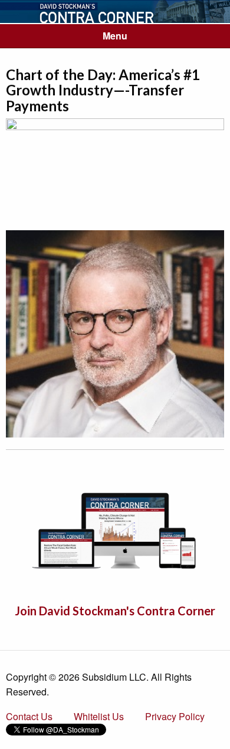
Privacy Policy (175, 716)
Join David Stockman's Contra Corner (115, 611)
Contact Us (29, 716)
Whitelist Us (99, 716)
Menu (115, 35)
